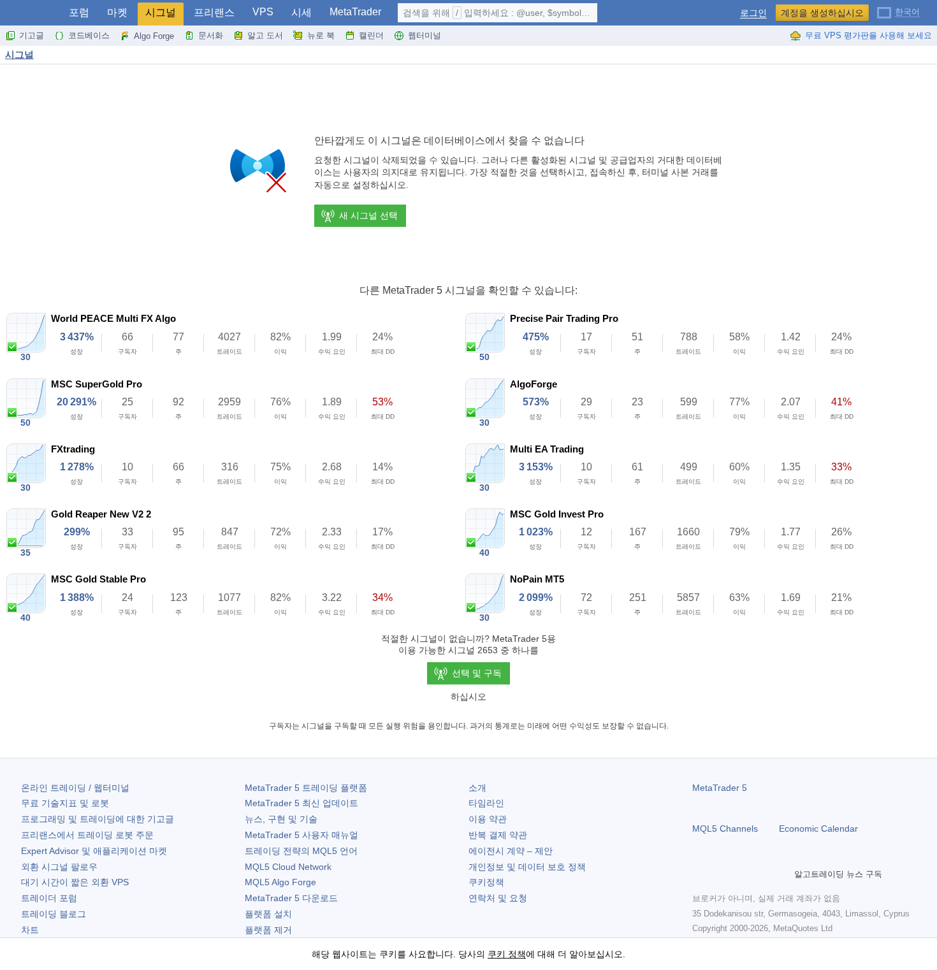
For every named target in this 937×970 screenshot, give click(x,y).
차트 (30, 930)
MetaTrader (355, 11)
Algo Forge (154, 36)
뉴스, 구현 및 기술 (281, 819)
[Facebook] (700, 873)
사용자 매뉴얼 (301, 835)
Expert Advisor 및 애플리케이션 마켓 (94, 851)
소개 (477, 788)
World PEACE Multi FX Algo (113, 318)
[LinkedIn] (781, 873)
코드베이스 (89, 35)
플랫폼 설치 (268, 914)
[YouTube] (761, 873)
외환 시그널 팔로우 (59, 867)
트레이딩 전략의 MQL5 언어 (301, 851)
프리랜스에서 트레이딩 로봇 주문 (87, 835)
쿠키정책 (486, 882)
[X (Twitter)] (740, 873)
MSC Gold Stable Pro (98, 579)
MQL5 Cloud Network (288, 867)
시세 (301, 12)
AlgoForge (533, 384)
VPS (262, 11)
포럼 (79, 12)
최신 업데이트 (301, 803)
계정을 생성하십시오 (822, 13)
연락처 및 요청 (497, 898)
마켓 (117, 12)
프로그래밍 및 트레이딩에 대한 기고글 (97, 819)
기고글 (31, 35)
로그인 (753, 13)
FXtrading (73, 449)
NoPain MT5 (537, 579)
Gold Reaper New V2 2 (101, 514)
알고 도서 (265, 35)
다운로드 (291, 898)
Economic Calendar (818, 828)
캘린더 (371, 35)
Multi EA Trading (547, 449)
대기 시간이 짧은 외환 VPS (75, 882)
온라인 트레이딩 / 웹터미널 (75, 788)
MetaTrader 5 (719, 788)
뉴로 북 (321, 35)
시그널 (160, 12)
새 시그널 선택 (368, 215)
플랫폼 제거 (268, 930)
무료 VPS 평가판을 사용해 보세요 (868, 35)
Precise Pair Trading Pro (564, 318)
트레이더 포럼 (49, 898)
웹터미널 (424, 35)
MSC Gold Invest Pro (557, 514)
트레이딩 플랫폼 (306, 788)
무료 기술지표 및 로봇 (65, 803)
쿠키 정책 (507, 954)
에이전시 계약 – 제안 (510, 851)
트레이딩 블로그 (53, 914)
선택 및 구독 (477, 673)
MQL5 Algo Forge (280, 882)
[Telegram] (720, 873)
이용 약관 (487, 819)
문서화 (210, 35)
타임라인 (486, 803)
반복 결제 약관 (497, 835)
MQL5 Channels (725, 828)
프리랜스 (214, 12)
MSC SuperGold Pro (96, 384)
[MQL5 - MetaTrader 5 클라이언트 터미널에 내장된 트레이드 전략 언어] (31, 13)
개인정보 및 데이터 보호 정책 (527, 867)
